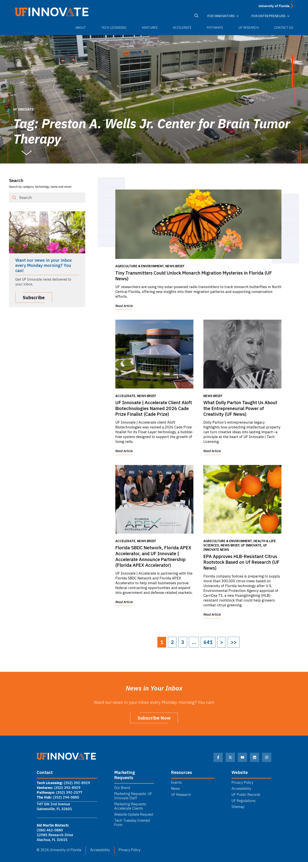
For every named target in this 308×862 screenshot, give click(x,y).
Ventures (150, 27)
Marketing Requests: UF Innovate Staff (133, 796)
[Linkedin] (254, 757)
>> (234, 642)
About (80, 27)
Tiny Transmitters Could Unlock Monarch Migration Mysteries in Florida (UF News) (193, 276)
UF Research (248, 27)
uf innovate (23, 109)
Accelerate (182, 27)
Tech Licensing (113, 27)
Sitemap (238, 807)
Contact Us (283, 27)
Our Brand (122, 788)
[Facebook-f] (218, 757)
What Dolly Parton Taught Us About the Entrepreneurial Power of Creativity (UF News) (240, 408)
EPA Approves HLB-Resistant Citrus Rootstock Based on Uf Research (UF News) (241, 562)
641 (208, 642)
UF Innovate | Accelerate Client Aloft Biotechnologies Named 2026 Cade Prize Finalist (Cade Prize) (153, 408)
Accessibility (241, 788)
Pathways (215, 27)
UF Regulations (244, 801)
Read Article (124, 306)
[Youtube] (242, 757)
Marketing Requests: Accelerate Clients (130, 806)
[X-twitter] (230, 757)
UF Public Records (246, 794)
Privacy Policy (242, 782)
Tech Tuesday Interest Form (132, 822)
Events (176, 782)
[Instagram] (266, 757)
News (175, 788)
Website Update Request (133, 814)
